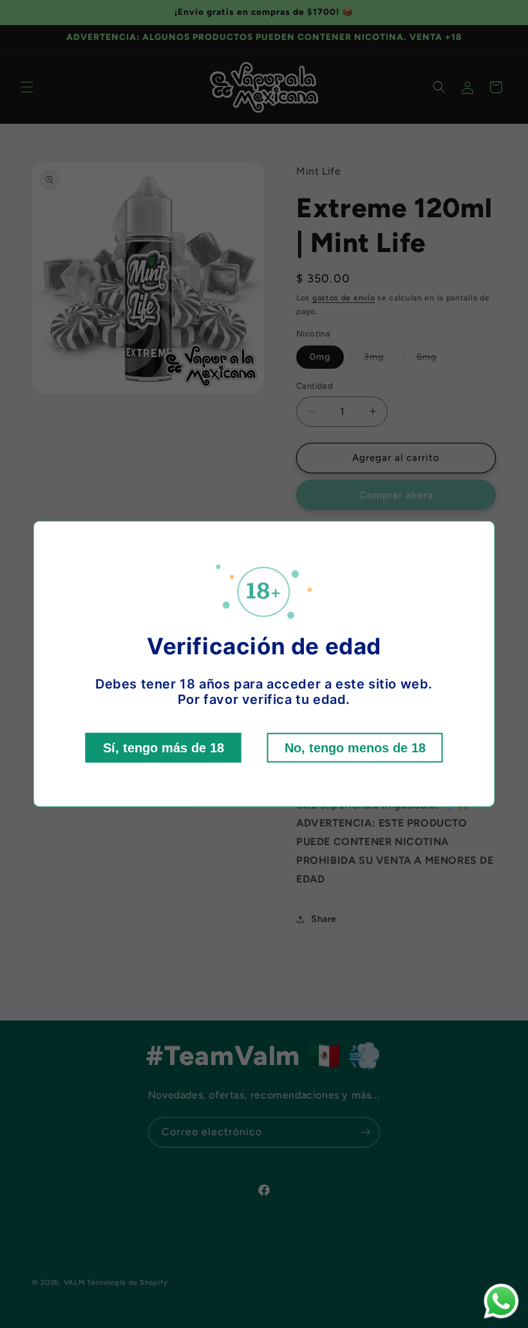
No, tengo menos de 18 (355, 748)
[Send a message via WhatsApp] (501, 1301)
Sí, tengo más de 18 (163, 748)
